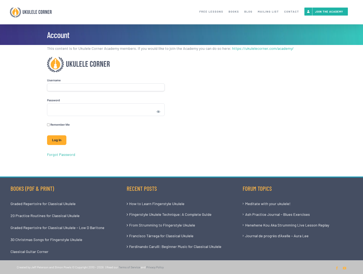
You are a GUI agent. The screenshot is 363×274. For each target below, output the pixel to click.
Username (54, 80)
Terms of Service (129, 267)
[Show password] (158, 111)
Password (53, 100)
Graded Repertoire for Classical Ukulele (43, 203)
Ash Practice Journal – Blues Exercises (277, 214)
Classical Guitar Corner (30, 251)
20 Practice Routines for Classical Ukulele (45, 215)
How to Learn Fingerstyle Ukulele (156, 203)
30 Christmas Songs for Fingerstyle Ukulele (46, 239)
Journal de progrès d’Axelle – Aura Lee (277, 235)
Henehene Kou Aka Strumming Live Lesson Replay (287, 225)
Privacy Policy (155, 267)
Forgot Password (61, 154)
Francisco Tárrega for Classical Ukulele (161, 235)
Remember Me (60, 124)
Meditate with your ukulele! (268, 203)
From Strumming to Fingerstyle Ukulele (162, 225)
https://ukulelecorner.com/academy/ (263, 48)
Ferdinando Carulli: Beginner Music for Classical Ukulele (175, 246)
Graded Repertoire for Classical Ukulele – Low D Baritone (57, 227)
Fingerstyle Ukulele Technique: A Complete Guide (170, 214)
